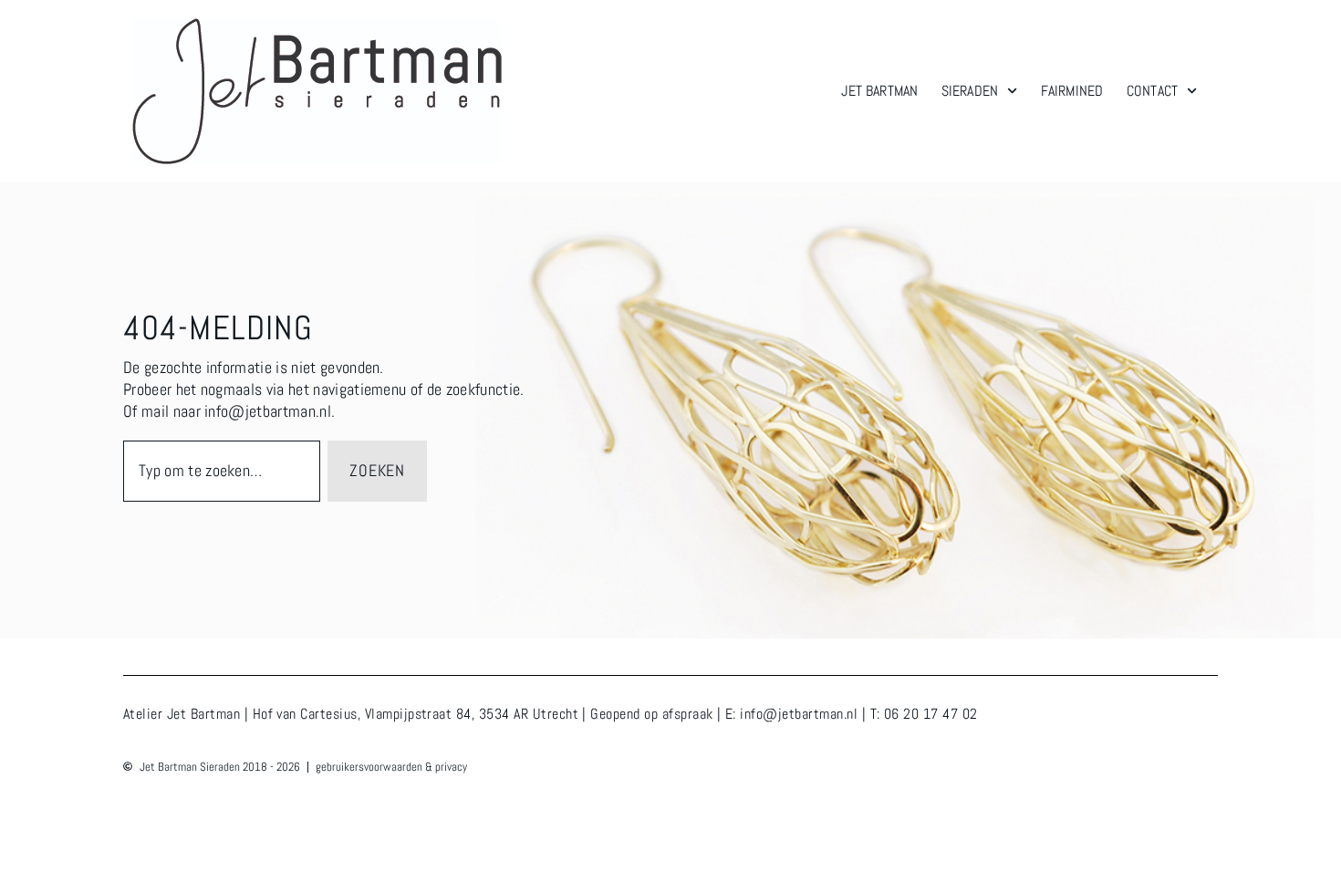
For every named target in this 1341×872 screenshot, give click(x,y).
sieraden (969, 90)
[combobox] (221, 471)
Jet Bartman (879, 90)
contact (1152, 90)
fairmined (1072, 90)
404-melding (218, 327)
